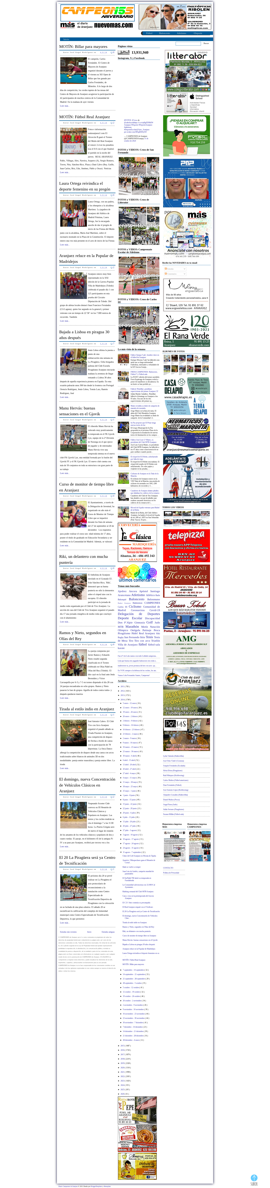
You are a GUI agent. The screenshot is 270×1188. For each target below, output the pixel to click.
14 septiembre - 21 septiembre (134, 974)
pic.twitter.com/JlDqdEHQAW (135, 132)
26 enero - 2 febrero (130, 716)
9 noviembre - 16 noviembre (133, 1009)
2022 (123, 1076)
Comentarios (172, 274)
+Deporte (197, 33)
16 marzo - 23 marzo (131, 747)
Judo (157, 622)
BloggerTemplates (96, 1186)
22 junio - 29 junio (130, 808)
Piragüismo (125, 633)
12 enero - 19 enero (130, 708)
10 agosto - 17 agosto (131, 839)
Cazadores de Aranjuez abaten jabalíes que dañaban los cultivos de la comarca (145, 492)
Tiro (131, 640)
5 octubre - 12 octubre (131, 987)
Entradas (170, 269)
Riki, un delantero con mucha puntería (83, 559)
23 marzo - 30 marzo (131, 751)
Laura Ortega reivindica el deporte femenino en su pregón (84, 186)
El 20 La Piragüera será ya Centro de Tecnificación (87, 860)
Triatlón (155, 640)
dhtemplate (107, 1186)
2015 (123, 1046)
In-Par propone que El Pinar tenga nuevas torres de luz (143, 424)
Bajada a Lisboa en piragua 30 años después (84, 335)
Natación (155, 626)
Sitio (143, 637)
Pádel (135, 633)
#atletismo (128, 127)
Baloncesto (164, 33)
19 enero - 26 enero (130, 712)
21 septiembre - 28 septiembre (134, 979)
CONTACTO (168, 868)
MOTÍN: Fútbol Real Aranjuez (84, 117)
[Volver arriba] (254, 1180)
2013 (123, 695)
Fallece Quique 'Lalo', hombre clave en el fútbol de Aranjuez (145, 356)
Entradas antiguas (108, 932)
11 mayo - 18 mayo (130, 782)
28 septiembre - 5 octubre (132, 983)
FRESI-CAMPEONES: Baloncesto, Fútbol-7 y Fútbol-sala (144, 373)
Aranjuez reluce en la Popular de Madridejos (86, 258)
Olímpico (124, 630)
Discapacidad (152, 618)
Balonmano (153, 599)
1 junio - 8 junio (129, 795)
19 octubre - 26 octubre (131, 996)
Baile (157, 595)
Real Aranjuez (147, 633)
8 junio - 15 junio (129, 800)
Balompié (123, 599)
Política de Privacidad (171, 873)
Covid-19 (155, 610)
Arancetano (124, 595)
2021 (123, 1072)
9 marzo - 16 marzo (130, 743)
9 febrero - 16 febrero (131, 725)
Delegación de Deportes (139, 614)
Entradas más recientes (68, 932)
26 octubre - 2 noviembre (132, 1001)
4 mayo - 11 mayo (130, 778)
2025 (123, 1089)
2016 (123, 1050)
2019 (123, 1063)
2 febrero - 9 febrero (130, 721)
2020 (123, 1068)
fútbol (143, 644)
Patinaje (148, 630)
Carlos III (123, 607)
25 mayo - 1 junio (129, 791)
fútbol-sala (154, 644)
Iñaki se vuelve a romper (131, 867)
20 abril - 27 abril (129, 769)
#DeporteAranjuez (145, 125)
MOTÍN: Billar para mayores (83, 46)
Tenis (150, 637)
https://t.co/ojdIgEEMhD (143, 122)
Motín (145, 626)
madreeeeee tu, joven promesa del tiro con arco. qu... (137, 666)
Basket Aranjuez (125, 603)
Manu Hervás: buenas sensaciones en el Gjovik (79, 411)
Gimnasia (140, 622)
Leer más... (65, 106)
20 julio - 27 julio (129, 826)
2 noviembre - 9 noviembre (133, 1005)
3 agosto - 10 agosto (130, 835)
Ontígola (136, 630)
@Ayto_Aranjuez (142, 130)
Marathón (133, 626)
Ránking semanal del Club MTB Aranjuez (137, 891)
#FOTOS (127, 120)
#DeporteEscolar (130, 130)
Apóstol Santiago (149, 591)
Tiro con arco (142, 640)
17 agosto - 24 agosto (131, 843)
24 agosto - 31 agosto (131, 848)
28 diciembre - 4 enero (131, 1040)
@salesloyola (129, 122)
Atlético (150, 595)
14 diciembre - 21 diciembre (133, 1031)
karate (121, 648)
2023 (123, 1081)
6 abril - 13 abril (129, 760)
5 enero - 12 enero (130, 703)
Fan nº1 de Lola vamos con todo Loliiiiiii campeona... (137, 656)
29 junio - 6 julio (129, 813)
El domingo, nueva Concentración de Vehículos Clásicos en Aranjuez (87, 785)
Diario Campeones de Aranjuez (68, 1186)
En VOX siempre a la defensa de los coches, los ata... (137, 670)
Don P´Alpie (126, 622)
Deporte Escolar (131, 618)
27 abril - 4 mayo (129, 773)
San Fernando (132, 637)
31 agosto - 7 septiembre (132, 852)
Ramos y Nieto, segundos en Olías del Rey (82, 635)
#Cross (134, 120)
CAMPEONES (152, 602)
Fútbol (149, 33)
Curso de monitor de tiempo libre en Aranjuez (86, 487)
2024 (123, 1085)
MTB (121, 626)
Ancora (134, 591)
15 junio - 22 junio (130, 804)
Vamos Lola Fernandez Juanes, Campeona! (134, 675)
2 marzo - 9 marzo (130, 738)
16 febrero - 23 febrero (131, 729)
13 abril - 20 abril (129, 765)
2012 (123, 691)
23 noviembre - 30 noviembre (134, 1018)
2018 (123, 1059)
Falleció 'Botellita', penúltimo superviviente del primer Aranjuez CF (144, 390)
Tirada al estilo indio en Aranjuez (86, 709)
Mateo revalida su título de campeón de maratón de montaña (145, 407)
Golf (150, 622)
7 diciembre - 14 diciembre (133, 1027)
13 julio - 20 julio (129, 821)
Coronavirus (140, 610)
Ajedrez (123, 591)
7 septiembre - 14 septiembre (134, 970)
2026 (123, 1094)
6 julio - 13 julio (129, 817)
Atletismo (181, 33)
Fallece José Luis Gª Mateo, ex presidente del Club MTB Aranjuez (143, 441)
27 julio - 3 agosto (130, 830)
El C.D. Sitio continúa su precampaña (136, 903)
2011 (123, 686)
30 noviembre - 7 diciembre (133, 1022)
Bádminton (138, 603)
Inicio (66, 39)
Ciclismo (136, 606)
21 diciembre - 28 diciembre (133, 1036)
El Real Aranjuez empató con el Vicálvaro (137, 907)
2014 (123, 700)
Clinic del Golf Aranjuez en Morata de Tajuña (139, 856)
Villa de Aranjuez (128, 644)
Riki (158, 633)
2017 (123, 1054)
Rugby (121, 637)
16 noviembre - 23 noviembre (134, 1014)
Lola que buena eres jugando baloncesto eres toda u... (137, 661)
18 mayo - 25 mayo (130, 786)
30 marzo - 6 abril (129, 756)
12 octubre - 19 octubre (131, 992)
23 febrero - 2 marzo (130, 734)
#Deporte (134, 125)
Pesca (157, 630)
